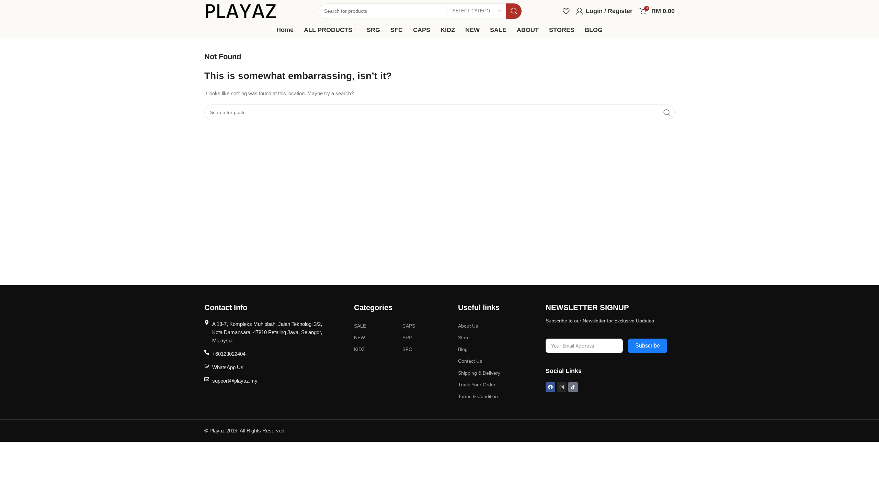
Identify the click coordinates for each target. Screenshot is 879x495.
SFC (407, 349)
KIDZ (359, 349)
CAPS (408, 326)
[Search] (514, 11)
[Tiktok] (573, 387)
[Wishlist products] (566, 11)
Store (464, 337)
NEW (359, 337)
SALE (360, 326)
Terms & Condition (478, 396)
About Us (468, 326)
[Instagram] (562, 387)
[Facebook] (550, 387)
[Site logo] (240, 10)
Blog (463, 349)
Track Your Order (476, 384)
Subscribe (647, 346)
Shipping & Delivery (479, 373)
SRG (407, 337)
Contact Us (470, 361)
